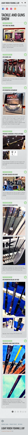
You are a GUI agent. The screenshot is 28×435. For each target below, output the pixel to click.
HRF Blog (20, 424)
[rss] (15, 8)
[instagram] (11, 8)
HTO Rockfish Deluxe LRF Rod (11, 280)
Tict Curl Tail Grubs (8, 25)
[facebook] (3, 8)
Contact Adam (4, 424)
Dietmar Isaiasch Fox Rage (10, 174)
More (4, 126)
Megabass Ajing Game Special (11, 343)
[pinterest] (7, 8)
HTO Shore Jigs (7, 57)
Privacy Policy (13, 424)
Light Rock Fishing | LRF (6, 431)
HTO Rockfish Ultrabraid (10, 90)
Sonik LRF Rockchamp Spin (10, 205)
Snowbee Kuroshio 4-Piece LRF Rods (13, 134)
